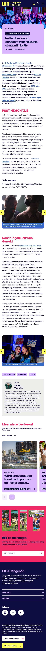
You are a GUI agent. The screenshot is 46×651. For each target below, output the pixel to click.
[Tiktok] (21, 613)
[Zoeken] (37, 3)
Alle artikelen (7, 436)
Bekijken (35, 489)
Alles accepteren (10, 646)
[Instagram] (5, 613)
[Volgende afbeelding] (44, 212)
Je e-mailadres (9, 553)
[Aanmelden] (41, 553)
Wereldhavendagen (11, 489)
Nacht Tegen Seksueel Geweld (30, 246)
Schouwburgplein (9, 75)
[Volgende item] (12, 497)
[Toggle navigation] (43, 4)
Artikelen (11, 28)
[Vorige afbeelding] (2, 212)
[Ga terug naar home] (11, 4)
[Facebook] (13, 613)
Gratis (32, 374)
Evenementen (9, 374)
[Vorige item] (4, 497)
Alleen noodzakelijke (11, 639)
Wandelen (22, 374)
